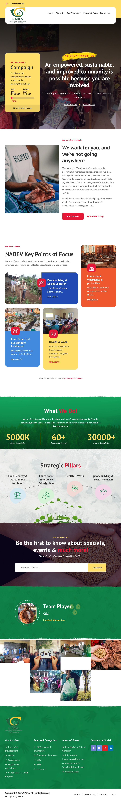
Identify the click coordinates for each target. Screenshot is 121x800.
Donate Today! (97, 216)
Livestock (41, 769)
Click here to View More (72, 378)
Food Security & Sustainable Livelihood (20, 342)
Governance (14, 760)
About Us (60, 13)
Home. (50, 13)
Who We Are (89, 104)
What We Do (70, 104)
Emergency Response (46, 755)
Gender (11, 755)
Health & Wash (58, 342)
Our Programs (73, 13)
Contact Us (105, 13)
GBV (38, 760)
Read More (51, 297)
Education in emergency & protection (95, 279)
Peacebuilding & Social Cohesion (57, 282)
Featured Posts (90, 13)
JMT (38, 764)
